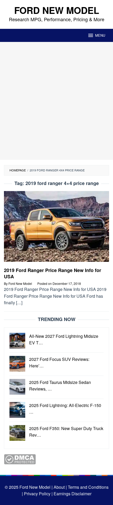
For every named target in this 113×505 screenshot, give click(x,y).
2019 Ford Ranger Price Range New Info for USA (52, 273)
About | (60, 487)
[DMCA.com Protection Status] (20, 458)
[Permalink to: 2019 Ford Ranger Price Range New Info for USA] (56, 228)
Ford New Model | (36, 487)
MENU (100, 35)
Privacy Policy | (38, 494)
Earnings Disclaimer (72, 494)
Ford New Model (56, 10)
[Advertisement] (56, 101)
